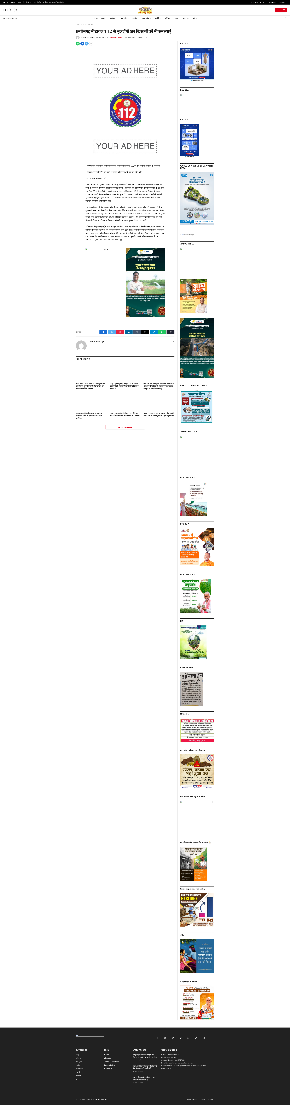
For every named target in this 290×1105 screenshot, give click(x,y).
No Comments (131, 37)
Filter (195, 18)
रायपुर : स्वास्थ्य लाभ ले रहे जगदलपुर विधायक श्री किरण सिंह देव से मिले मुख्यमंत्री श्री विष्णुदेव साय (159, 414)
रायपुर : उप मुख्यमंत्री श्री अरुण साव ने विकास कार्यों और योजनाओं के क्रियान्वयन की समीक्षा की (125, 414)
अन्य (176, 18)
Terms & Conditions (257, 2)
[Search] (285, 18)
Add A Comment (125, 427)
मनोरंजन (167, 18)
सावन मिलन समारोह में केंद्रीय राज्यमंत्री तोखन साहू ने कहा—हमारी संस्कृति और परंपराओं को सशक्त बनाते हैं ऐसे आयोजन (90, 386)
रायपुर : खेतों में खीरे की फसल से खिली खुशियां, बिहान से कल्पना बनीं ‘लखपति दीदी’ (41, 2)
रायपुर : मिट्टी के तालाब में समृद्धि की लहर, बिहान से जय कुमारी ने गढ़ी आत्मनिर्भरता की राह (145, 1056)
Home (95, 18)
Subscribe (281, 10)
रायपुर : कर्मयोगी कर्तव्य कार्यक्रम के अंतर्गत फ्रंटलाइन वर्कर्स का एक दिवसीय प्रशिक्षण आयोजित (89, 415)
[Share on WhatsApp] (78, 43)
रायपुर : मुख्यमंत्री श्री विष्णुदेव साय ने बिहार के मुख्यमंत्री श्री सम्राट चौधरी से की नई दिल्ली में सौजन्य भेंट (124, 386)
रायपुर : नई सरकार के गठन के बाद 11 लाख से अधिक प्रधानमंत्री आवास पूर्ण (144, 1078)
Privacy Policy (272, 2)
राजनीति (157, 18)
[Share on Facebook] (82, 43)
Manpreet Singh (88, 37)
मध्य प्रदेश (124, 18)
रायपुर (103, 18)
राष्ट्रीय (134, 18)
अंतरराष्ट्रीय (145, 18)
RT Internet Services (99, 1099)
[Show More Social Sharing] (91, 43)
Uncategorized (116, 37)
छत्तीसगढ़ (112, 18)
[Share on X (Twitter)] (87, 43)
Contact (282, 2)
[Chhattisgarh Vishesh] (145, 10)
